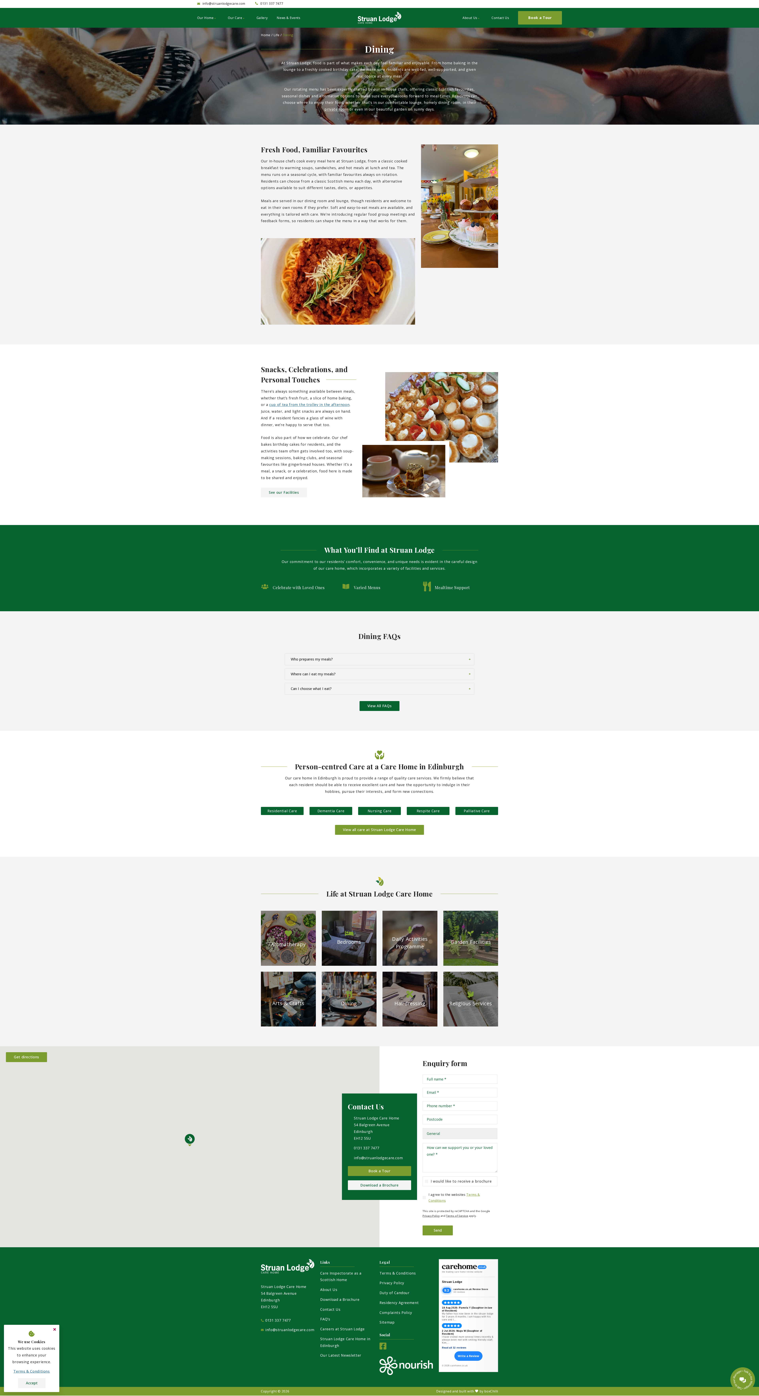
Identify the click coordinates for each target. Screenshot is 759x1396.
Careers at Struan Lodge (342, 1329)
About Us (328, 1289)
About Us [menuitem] (470, 18)
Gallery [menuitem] (262, 18)
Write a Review (468, 1356)
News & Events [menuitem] (288, 18)
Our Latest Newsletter (340, 1355)
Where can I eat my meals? (313, 674)
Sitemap (387, 1322)
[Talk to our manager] (742, 1379)
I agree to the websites (454, 1197)
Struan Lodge (452, 1281)
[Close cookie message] (54, 1329)
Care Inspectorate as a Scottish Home (340, 1276)
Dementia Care (330, 810)
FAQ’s (325, 1319)
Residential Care (282, 810)
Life (277, 35)
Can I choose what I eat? (311, 688)
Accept (32, 1383)
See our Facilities (284, 492)
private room (336, 109)
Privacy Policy (431, 1216)
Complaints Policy (396, 1312)
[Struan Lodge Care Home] (379, 17)
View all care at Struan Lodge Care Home (379, 829)
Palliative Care (477, 810)
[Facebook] (383, 1348)
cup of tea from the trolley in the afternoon (309, 404)
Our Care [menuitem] (235, 18)
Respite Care (428, 810)
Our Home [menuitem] (205, 18)
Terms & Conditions (398, 1273)
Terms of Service (457, 1216)
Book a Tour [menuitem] (540, 17)
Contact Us (330, 1309)
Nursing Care (380, 810)
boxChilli (491, 1391)
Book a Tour (379, 1171)
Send (438, 1230)
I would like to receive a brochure (461, 1181)
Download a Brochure (379, 1185)
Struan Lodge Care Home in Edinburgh (345, 1342)
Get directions (26, 1057)
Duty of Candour (395, 1292)
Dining (288, 35)
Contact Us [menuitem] (500, 18)
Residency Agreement (399, 1302)
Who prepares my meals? (312, 659)
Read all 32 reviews (454, 1347)
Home (265, 35)
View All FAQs (379, 705)
